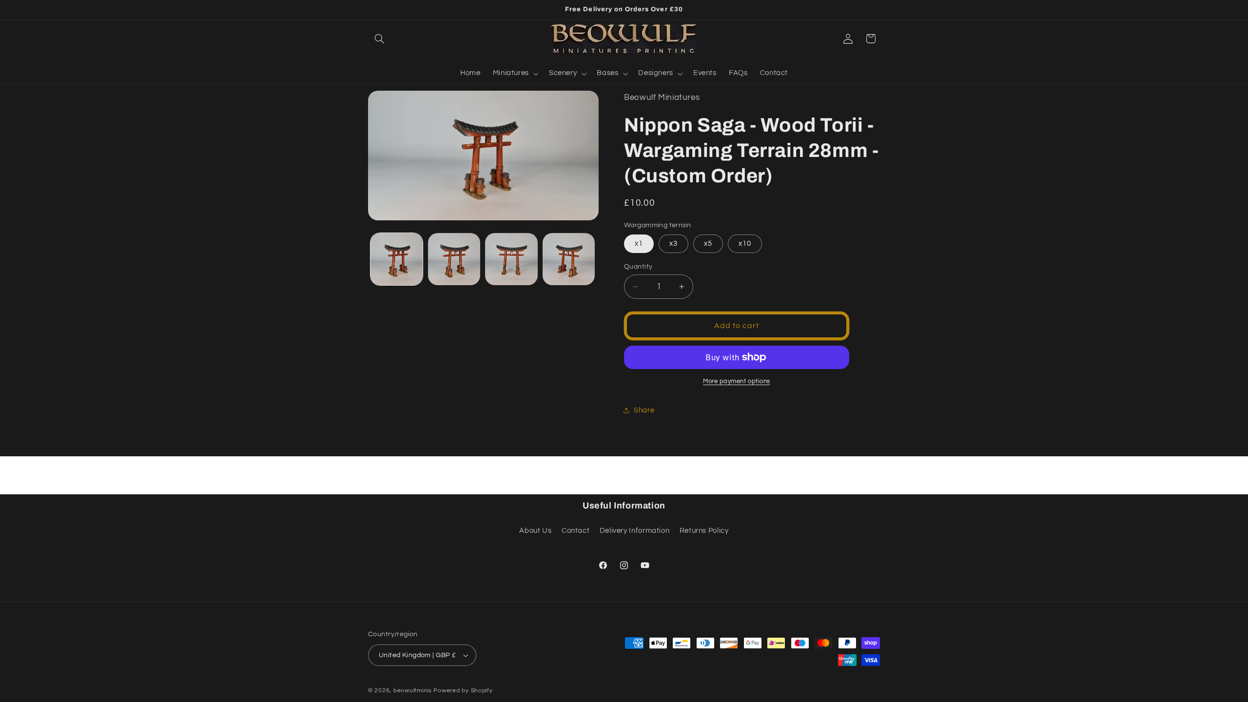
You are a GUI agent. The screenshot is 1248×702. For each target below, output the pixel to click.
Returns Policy (704, 530)
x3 (673, 243)
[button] (379, 38)
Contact (575, 530)
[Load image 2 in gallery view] (454, 259)
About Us (535, 530)
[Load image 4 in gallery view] (569, 259)
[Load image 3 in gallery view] (511, 259)
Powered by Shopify (462, 690)
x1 (639, 243)
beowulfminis (412, 690)
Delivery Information (635, 530)
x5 (708, 243)
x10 (745, 243)
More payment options (736, 381)
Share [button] (644, 410)
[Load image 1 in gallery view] (396, 259)
